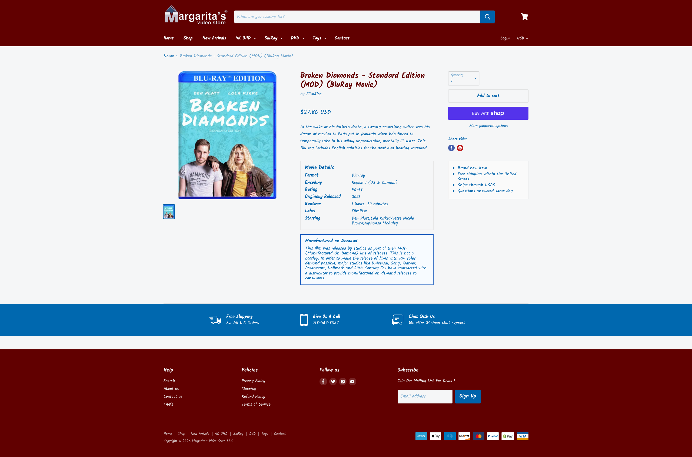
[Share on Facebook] (451, 148)
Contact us (173, 396)
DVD (296, 38)
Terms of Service (256, 404)
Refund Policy (253, 396)
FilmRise (313, 94)
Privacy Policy (253, 381)
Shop (188, 38)
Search (169, 381)
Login (505, 38)
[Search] (487, 17)
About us (171, 389)
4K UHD (244, 38)
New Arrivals (214, 38)
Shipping (249, 389)
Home (169, 38)
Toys (318, 38)
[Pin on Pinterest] (460, 148)
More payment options (488, 126)
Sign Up (468, 396)
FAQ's (168, 404)
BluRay (271, 38)
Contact (342, 38)
